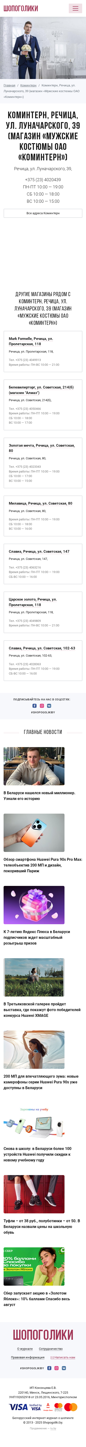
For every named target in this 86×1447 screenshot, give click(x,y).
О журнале (25, 1349)
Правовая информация (27, 1357)
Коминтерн (28, 85)
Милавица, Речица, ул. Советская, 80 (40, 503)
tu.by (53, 1428)
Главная (9, 85)
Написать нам (64, 1357)
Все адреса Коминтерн (43, 213)
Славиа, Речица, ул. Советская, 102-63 (42, 648)
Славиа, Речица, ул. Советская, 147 (39, 551)
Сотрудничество (51, 1349)
